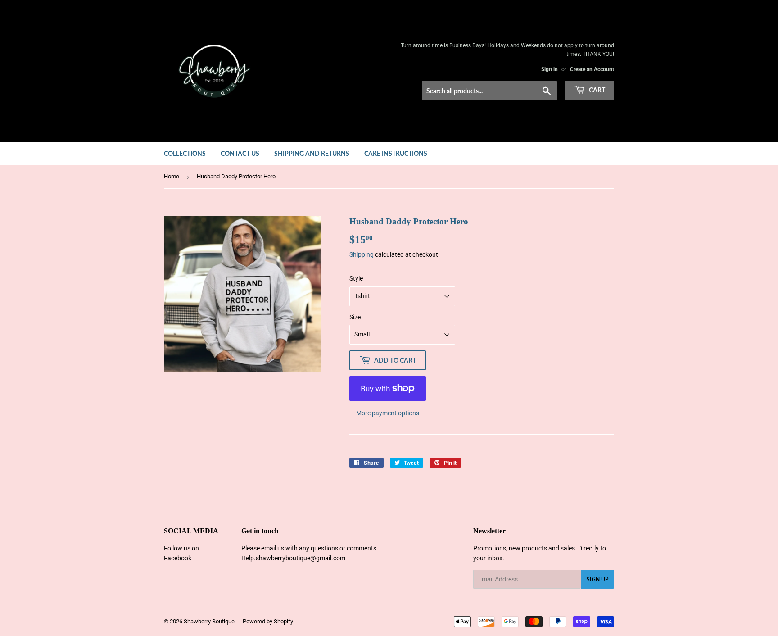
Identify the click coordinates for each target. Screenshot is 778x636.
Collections (185, 153)
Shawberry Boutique (209, 621)
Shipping (361, 254)
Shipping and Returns (311, 153)
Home (171, 176)
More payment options (387, 413)
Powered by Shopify (268, 621)
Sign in (549, 69)
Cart (596, 90)
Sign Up (597, 579)
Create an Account (592, 69)
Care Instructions (395, 153)
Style (356, 278)
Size (355, 317)
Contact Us (240, 153)
